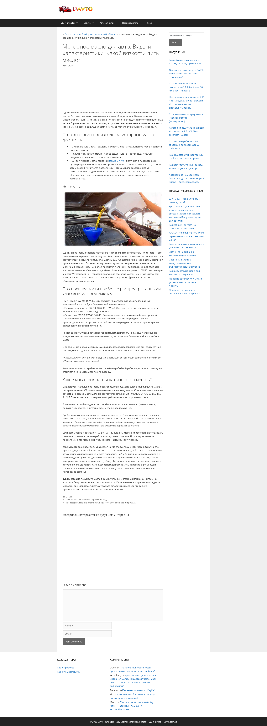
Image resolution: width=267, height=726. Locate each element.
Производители (130, 22)
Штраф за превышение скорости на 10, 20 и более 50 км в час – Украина (186, 87)
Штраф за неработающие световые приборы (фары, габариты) (184, 145)
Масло (112, 34)
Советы (87, 22)
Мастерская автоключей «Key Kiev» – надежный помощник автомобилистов (132, 706)
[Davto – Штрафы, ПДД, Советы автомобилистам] (76, 9)
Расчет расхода (65, 667)
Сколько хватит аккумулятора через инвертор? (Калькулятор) (186, 118)
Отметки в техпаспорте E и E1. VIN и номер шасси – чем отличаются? (186, 73)
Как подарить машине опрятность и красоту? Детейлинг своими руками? (101, 502)
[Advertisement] (113, 86)
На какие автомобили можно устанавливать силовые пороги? (185, 282)
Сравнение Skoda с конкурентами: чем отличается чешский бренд (184, 263)
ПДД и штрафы (67, 22)
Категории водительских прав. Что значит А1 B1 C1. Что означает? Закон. (186, 131)
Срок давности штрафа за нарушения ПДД (86, 499)
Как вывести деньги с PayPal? (138, 690)
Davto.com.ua (72, 34)
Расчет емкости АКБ (68, 671)
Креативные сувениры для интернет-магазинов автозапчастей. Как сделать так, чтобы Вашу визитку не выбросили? (185, 213)
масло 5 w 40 (116, 160)
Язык (149, 22)
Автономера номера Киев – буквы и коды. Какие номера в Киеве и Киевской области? (186, 178)
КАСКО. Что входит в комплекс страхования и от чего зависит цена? (186, 236)
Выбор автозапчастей (94, 34)
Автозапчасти (107, 22)
